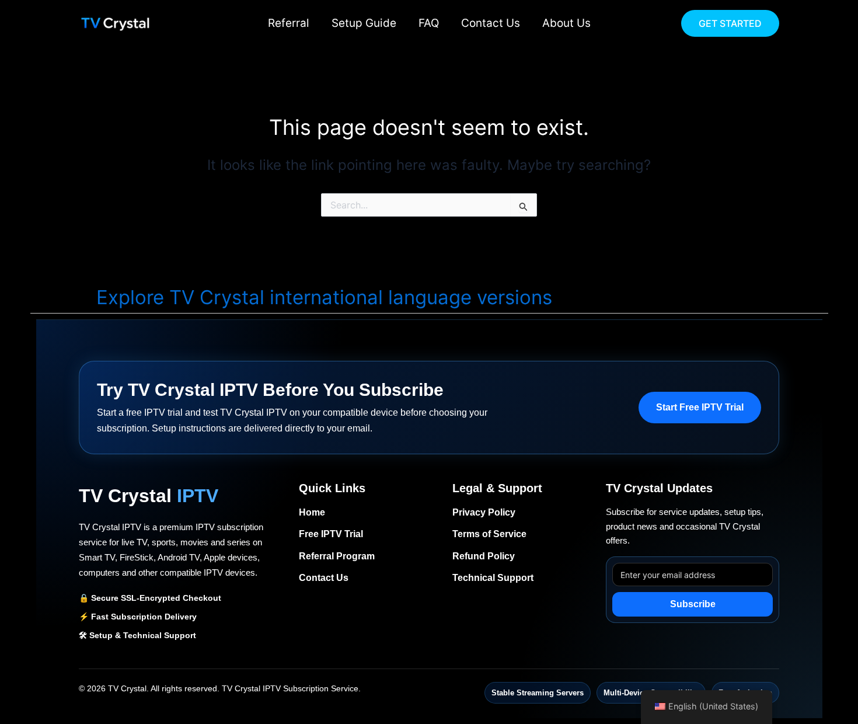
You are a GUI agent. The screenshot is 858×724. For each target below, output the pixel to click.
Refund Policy (483, 556)
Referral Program (337, 556)
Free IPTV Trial (331, 534)
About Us (566, 23)
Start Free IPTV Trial (700, 407)
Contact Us (490, 23)
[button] (730, 23)
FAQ (428, 23)
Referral (288, 23)
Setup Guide (364, 23)
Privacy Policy (483, 512)
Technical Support (492, 578)
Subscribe (693, 604)
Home (312, 512)
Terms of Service (489, 534)
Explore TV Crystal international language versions (324, 297)
